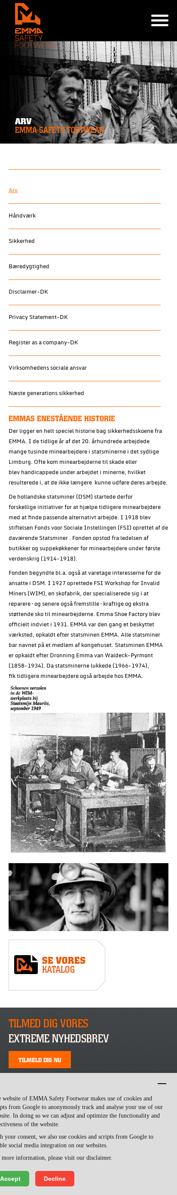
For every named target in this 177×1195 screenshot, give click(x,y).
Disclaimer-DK (28, 292)
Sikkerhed (22, 241)
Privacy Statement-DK (38, 317)
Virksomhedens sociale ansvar (48, 368)
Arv (13, 190)
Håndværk (22, 216)
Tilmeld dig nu (39, 1059)
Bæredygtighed (29, 266)
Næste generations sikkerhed (46, 393)
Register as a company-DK (43, 342)
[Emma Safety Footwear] (57, 967)
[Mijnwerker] (88, 897)
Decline (55, 1178)
